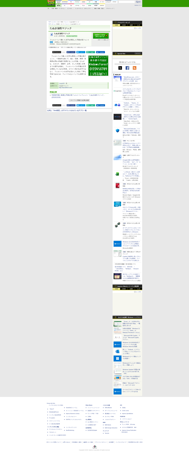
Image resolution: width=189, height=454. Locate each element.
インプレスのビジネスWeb (56, 405)
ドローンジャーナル (54, 421)
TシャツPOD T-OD (93, 413)
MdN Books (108, 425)
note (92, 52)
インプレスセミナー (71, 416)
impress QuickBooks (127, 413)
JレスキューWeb (109, 416)
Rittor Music (89, 405)
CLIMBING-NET (92, 425)
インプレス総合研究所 (55, 415)
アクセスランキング (123, 22)
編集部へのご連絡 (88, 442)
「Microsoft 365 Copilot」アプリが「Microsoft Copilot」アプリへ (131, 337)
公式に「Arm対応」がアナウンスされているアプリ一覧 (67, 110)
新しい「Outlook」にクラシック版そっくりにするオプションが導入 (132, 351)
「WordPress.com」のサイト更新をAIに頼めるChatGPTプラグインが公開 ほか (132, 79)
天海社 (124, 407)
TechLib (107, 433)
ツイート (58, 52)
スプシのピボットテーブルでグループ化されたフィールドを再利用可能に (132, 91)
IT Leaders (52, 418)
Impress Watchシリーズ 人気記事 (128, 286)
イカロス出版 (106, 405)
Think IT (52, 409)
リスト (63, 52)
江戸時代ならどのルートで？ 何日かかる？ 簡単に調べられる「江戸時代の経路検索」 (132, 145)
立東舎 (89, 416)
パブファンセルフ (127, 419)
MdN (104, 422)
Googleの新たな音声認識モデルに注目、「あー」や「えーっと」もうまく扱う (132, 162)
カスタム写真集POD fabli (129, 427)
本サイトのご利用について (54, 442)
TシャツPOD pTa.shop (128, 424)
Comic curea (125, 410)
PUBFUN (122, 416)
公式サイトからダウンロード (100, 35)
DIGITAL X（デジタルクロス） (74, 419)
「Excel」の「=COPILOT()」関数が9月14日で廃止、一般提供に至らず (132, 323)
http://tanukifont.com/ (65, 87)
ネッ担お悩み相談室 (54, 424)
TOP (49, 21)
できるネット (52, 432)
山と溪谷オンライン (93, 422)
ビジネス (54, 21)
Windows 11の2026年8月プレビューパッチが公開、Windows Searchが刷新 (131, 344)
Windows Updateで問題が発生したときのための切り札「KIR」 (131, 371)
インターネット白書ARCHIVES (57, 435)
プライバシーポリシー (101, 442)
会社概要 (111, 442)
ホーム (53, 24)
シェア (72, 52)
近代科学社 (89, 428)
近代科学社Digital (92, 430)
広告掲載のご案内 (76, 442)
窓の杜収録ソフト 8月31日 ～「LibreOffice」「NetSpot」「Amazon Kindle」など (127, 268)
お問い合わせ (66, 442)
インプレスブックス (71, 427)
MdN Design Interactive (111, 428)
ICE (121, 405)
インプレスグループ (121, 442)
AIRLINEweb (108, 407)
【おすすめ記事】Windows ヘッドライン (129, 317)
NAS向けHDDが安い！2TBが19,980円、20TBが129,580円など (132, 190)
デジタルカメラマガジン (55, 429)
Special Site (121, 53)
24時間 (124, 25)
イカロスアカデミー (110, 419)
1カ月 (138, 25)
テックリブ (106, 431)
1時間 (116, 25)
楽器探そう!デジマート (94, 410)
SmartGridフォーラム (71, 407)
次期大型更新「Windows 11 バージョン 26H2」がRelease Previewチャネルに (131, 330)
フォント (66, 21)
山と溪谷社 (89, 419)
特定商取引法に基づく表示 (135, 442)
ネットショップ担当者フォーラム (75, 410)
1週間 (131, 25)
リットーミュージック (93, 407)
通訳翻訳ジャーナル (110, 413)
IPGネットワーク (124, 422)
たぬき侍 (61, 83)
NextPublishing (70, 430)
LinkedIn (102, 52)
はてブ (82, 52)
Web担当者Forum (54, 412)
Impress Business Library (72, 413)
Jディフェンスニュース (111, 410)
